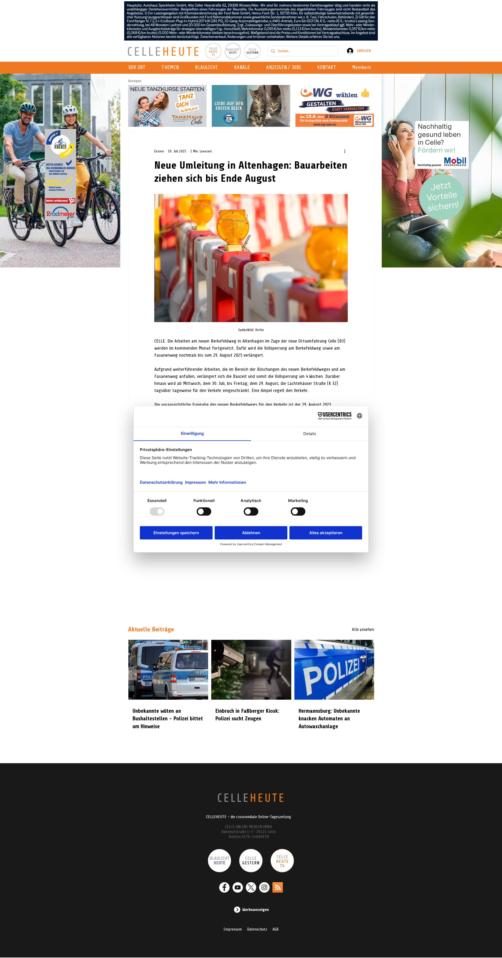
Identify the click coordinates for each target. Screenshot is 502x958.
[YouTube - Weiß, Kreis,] (237, 887)
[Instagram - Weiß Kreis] (264, 887)
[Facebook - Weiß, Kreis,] (224, 887)
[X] (251, 887)
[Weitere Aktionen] (344, 151)
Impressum (233, 929)
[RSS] (277, 887)
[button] (243, 68)
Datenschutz (257, 929)
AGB (275, 929)
